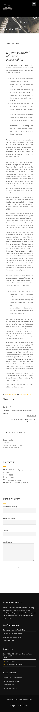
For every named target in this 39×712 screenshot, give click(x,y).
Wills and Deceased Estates (11, 448)
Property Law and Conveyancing (13, 445)
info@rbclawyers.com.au (14, 480)
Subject (5, 530)
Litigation (6, 442)
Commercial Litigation (10, 688)
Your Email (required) (9, 518)
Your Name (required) (10, 507)
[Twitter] (13, 399)
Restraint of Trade (8, 641)
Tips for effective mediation (12, 637)
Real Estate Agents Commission (13, 633)
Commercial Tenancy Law (11, 681)
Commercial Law (8, 685)
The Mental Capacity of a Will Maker (14, 630)
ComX (26, 706)
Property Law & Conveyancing (12, 677)
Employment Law (25, 395)
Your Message (7, 542)
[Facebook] (11, 399)
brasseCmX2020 (10, 395)
